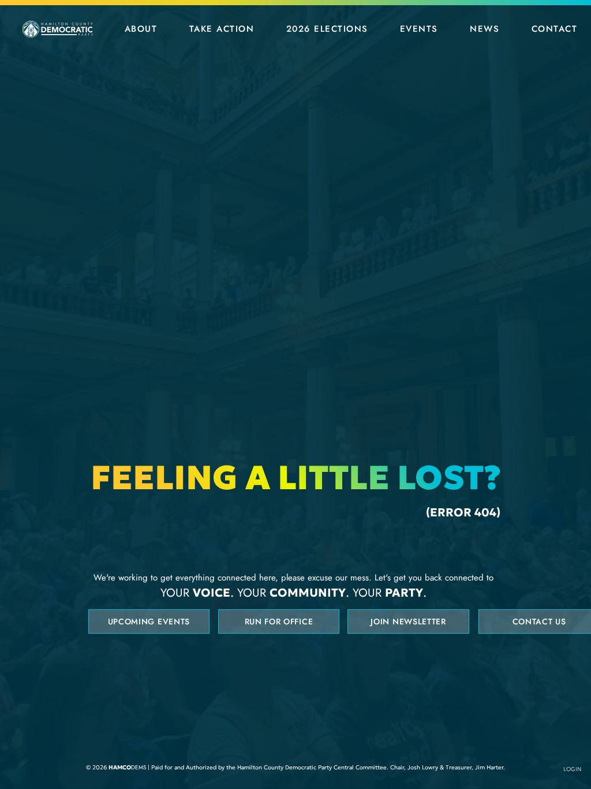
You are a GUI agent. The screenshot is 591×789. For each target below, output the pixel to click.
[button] (141, 29)
